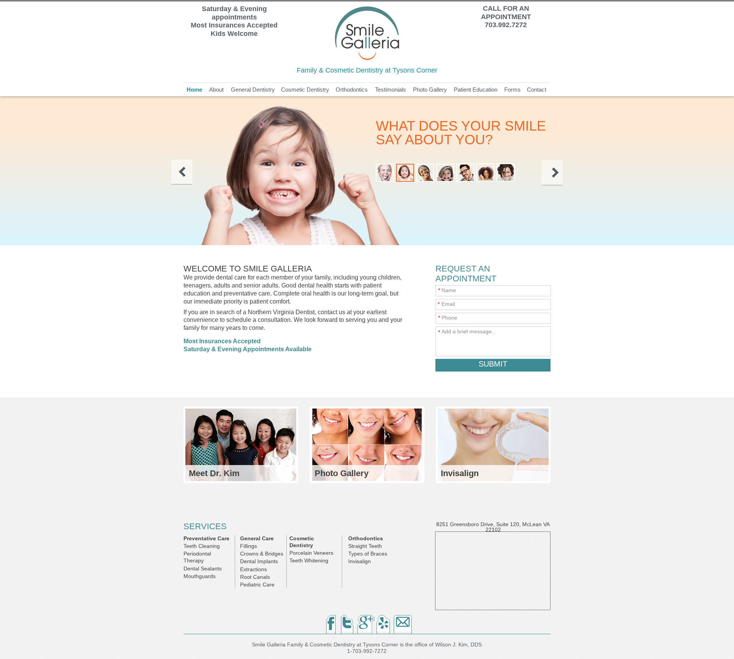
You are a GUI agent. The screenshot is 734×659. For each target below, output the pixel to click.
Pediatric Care (257, 584)
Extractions (253, 569)
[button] (181, 172)
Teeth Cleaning (202, 546)
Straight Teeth (365, 546)
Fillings (248, 546)
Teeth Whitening (308, 560)
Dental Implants (259, 561)
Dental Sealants (203, 568)
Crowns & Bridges (261, 554)
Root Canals (255, 577)
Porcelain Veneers (311, 553)
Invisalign (359, 561)
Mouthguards (200, 576)
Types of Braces (367, 554)
